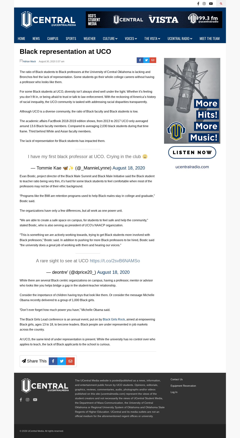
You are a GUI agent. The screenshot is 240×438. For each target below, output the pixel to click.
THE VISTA (151, 38)
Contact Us (177, 379)
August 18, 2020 (128, 167)
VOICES (130, 38)
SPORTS (71, 38)
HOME (21, 38)
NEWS (36, 38)
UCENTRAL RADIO (179, 38)
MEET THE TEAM (210, 38)
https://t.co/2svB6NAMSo (115, 260)
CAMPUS (52, 38)
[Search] (221, 4)
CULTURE (109, 38)
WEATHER (89, 38)
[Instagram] (204, 4)
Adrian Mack (29, 61)
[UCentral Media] (48, 22)
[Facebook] (198, 4)
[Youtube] (211, 4)
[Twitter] (146, 60)
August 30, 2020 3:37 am (51, 61)
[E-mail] (153, 60)
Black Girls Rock (114, 319)
